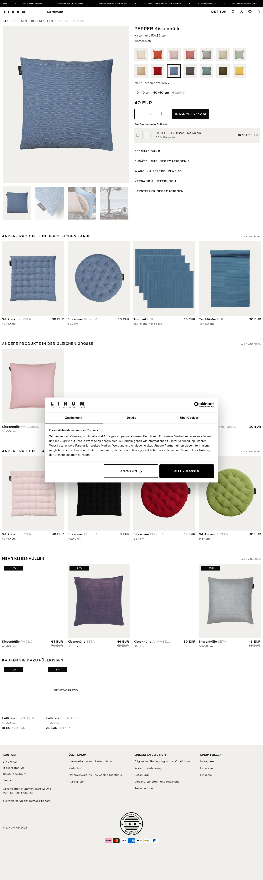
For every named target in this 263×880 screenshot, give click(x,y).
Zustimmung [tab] (73, 417)
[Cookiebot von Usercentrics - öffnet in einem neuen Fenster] (197, 405)
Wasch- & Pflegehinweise (158, 171)
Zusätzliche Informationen (160, 161)
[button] (219, 12)
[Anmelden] (241, 11)
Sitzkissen (16, 319)
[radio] (141, 54)
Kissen (22, 20)
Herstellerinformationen (159, 191)
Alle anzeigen (251, 236)
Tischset (143, 319)
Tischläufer (211, 319)
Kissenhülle (20, 426)
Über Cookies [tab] (189, 417)
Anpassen (128, 471)
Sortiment (55, 11)
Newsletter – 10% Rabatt (100, 3)
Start (7, 20)
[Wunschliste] (250, 11)
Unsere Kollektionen (57, 3)
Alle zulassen (186, 471)
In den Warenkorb (190, 113)
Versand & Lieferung (153, 181)
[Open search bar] (233, 11)
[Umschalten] (163, 151)
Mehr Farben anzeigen (151, 83)
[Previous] (10, 104)
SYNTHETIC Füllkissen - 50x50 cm (178, 132)
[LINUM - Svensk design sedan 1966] (14, 12)
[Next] (121, 104)
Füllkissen (19, 718)
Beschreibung (147, 151)
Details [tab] (131, 417)
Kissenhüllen (42, 20)
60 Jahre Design (20, 3)
